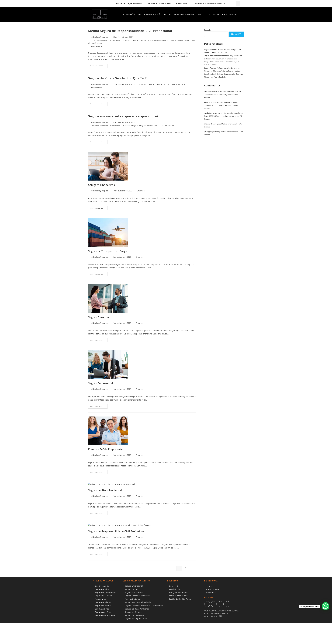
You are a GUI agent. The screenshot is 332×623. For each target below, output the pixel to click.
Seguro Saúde (177, 84)
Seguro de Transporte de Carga (107, 251)
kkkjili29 (207, 102)
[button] (238, 3)
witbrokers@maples (99, 37)
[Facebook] (214, 604)
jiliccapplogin (209, 131)
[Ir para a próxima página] (192, 568)
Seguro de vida (162, 84)
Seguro (135, 40)
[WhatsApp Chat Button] (325, 606)
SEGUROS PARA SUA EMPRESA (179, 14)
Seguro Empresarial (100, 383)
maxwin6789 (209, 91)
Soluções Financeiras (101, 185)
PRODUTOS (204, 14)
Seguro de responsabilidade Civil (154, 40)
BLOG (216, 14)
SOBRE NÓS (129, 14)
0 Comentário (96, 46)
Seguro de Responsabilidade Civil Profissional (116, 531)
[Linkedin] (227, 604)
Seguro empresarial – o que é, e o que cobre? (123, 116)
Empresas (126, 40)
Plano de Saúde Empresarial (105, 449)
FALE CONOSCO (230, 14)
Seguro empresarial (148, 125)
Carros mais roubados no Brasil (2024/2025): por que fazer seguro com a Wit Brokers (222, 94)
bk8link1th (208, 124)
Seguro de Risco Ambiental (105, 490)
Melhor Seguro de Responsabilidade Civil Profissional (130, 31)
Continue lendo (99, 65)
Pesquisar (208, 30)
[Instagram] (220, 604)
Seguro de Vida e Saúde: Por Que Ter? (117, 78)
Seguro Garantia (98, 317)
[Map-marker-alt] (207, 604)
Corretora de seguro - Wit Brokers (105, 40)
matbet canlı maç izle (212, 113)
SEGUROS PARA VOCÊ (149, 14)
